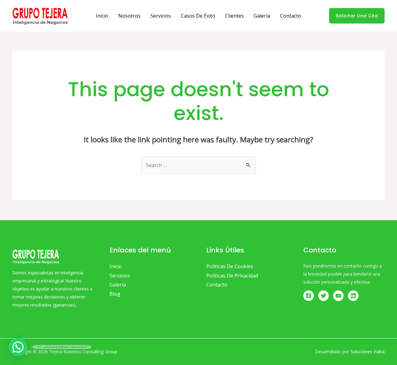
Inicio (102, 15)
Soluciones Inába (367, 351)
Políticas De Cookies (229, 266)
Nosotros (129, 15)
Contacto (290, 15)
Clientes (234, 15)
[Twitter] (323, 295)
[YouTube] (338, 295)
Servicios (160, 15)
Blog (114, 293)
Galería (262, 15)
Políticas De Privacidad (232, 275)
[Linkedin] (353, 295)
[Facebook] (308, 295)
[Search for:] (198, 165)
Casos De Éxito (198, 15)
